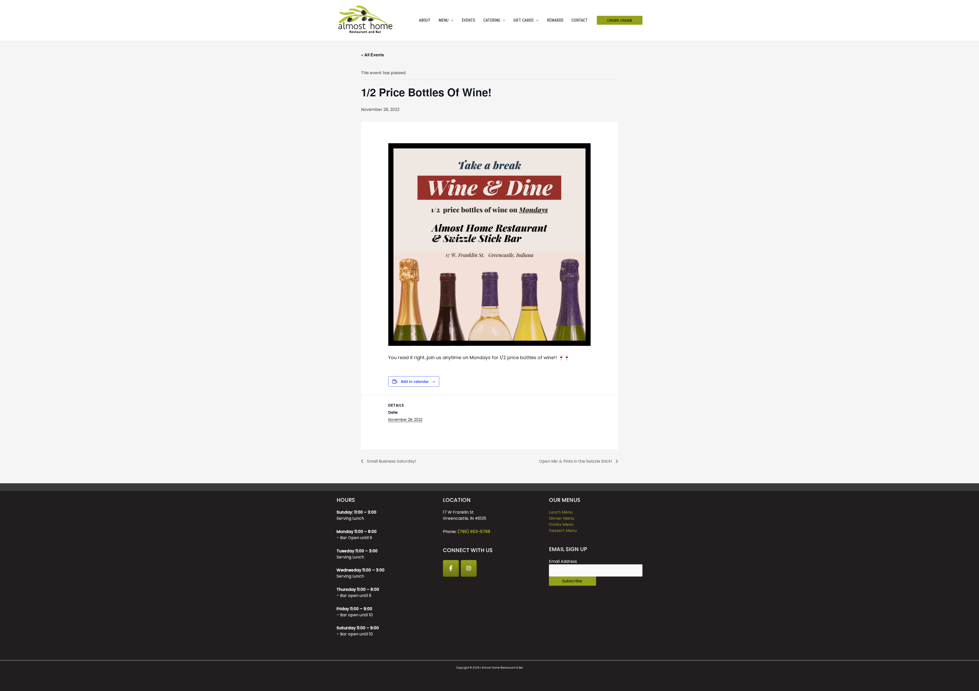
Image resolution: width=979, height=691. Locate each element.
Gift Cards (523, 20)
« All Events (372, 55)
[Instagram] (469, 568)
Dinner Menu (561, 518)
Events (468, 20)
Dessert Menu (563, 530)
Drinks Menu (561, 524)
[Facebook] (451, 568)
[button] (619, 20)
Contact (580, 20)
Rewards (555, 20)
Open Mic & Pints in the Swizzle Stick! (576, 461)
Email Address (563, 561)
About (424, 20)
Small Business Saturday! (391, 461)
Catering (491, 20)
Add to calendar (415, 381)
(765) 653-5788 (473, 531)
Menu (443, 20)
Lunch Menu (561, 512)
